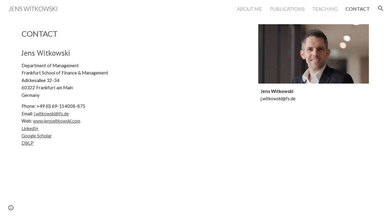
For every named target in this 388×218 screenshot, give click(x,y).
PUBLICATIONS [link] (287, 9)
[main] (134, 33)
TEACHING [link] (325, 9)
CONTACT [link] (358, 9)
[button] (380, 8)
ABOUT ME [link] (249, 9)
